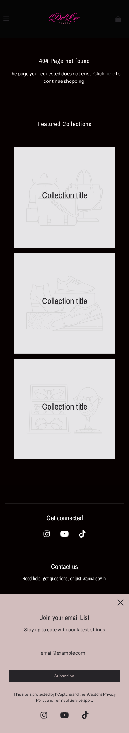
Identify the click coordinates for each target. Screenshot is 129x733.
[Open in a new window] (46, 533)
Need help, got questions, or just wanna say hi (64, 578)
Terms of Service (68, 700)
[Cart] (118, 19)
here (110, 74)
